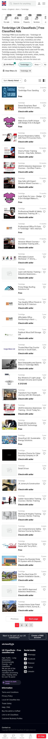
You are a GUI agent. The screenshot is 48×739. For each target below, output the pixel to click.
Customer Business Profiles (12, 718)
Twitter (30, 667)
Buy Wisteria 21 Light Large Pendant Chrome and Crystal (30, 379)
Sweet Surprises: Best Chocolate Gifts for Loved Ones (28, 107)
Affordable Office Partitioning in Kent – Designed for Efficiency (27, 318)
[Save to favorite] (44, 91)
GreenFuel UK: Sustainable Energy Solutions (29, 439)
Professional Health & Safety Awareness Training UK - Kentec (30, 212)
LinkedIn (31, 671)
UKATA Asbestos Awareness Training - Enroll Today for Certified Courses (30, 409)
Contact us (6, 727)
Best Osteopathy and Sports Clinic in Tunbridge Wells (29, 364)
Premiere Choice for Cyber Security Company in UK (29, 454)
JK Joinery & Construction (29, 484)
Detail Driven (23, 468)
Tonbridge (24, 71)
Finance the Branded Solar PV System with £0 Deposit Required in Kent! (29, 560)
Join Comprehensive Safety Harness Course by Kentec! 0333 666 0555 (29, 530)
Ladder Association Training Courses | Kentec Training (29, 500)
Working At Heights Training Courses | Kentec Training (29, 515)
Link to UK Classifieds (10, 715)
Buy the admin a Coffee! (11, 711)
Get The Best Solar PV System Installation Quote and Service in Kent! (28, 575)
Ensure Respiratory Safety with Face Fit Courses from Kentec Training (29, 137)
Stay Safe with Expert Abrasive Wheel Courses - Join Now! (29, 182)
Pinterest (31, 663)
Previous (15, 619)
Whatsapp (31, 655)
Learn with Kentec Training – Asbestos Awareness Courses (30, 273)
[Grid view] (40, 80)
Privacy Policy (7, 696)
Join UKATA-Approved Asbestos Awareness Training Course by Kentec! (29, 590)
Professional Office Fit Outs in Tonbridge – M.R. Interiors (30, 228)
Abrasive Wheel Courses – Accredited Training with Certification (29, 243)
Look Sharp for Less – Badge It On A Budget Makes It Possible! (30, 197)
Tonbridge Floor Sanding (28, 90)
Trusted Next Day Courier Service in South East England (28, 348)
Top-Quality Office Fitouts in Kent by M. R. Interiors (29, 303)
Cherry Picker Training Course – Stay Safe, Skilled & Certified (29, 152)
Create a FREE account (37, 636)
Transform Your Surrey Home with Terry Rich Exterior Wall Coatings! (27, 545)
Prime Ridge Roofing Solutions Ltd (26, 288)
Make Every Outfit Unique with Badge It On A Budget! (29, 122)
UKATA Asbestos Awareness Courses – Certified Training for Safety (30, 167)
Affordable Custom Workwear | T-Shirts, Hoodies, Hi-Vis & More (27, 258)
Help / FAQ (6, 707)
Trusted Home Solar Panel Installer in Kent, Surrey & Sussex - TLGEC (29, 606)
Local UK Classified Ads (11, 700)
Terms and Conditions (10, 692)
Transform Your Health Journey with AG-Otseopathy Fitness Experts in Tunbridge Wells (30, 394)
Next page (33, 619)
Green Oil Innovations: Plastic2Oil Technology (27, 424)
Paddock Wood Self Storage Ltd (29, 333)
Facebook (31, 659)
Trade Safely (7, 703)
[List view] (44, 80)
